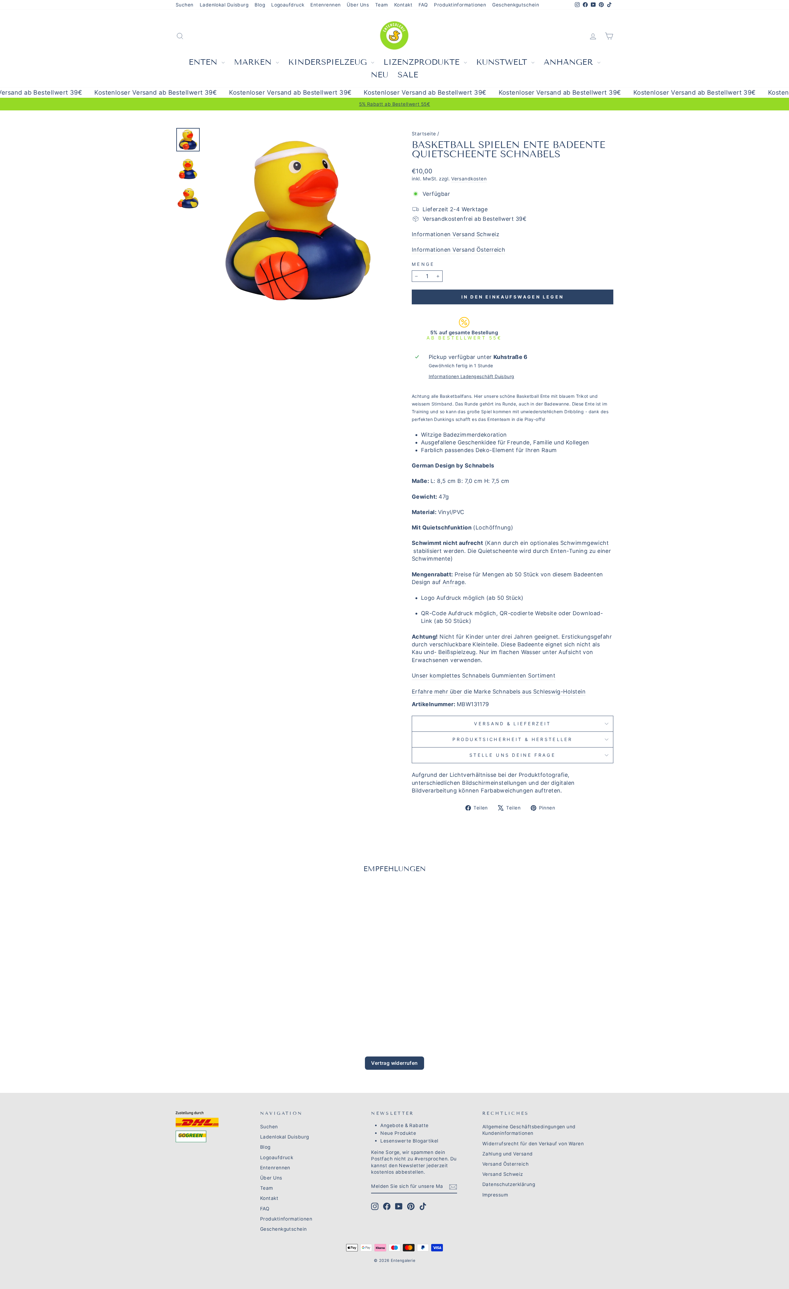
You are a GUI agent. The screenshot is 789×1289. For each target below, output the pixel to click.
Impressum (495, 1195)
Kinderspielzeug (329, 62)
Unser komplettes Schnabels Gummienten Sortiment (483, 675)
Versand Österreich (505, 1164)
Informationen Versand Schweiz (455, 234)
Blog (260, 5)
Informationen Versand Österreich (458, 249)
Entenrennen (325, 5)
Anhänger (570, 62)
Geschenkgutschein (515, 5)
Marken (254, 62)
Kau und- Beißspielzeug (444, 652)
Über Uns (358, 5)
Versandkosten (469, 179)
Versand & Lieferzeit (512, 723)
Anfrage (453, 582)
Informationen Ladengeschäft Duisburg (471, 376)
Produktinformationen (460, 5)
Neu (379, 75)
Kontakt (403, 5)
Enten (204, 62)
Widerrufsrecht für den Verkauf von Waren (533, 1144)
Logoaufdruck (287, 5)
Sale (408, 75)
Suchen (185, 5)
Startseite (424, 134)
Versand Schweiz (502, 1174)
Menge (423, 264)
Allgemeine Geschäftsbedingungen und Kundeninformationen (529, 1130)
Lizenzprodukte (422, 62)
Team (381, 5)
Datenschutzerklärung (508, 1184)
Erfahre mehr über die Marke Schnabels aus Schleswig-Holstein (499, 691)
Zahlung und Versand (507, 1154)
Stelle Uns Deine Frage (512, 755)
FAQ (423, 5)
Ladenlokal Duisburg (224, 5)
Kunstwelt (503, 62)
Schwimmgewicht (584, 543)
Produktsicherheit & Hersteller (512, 739)
